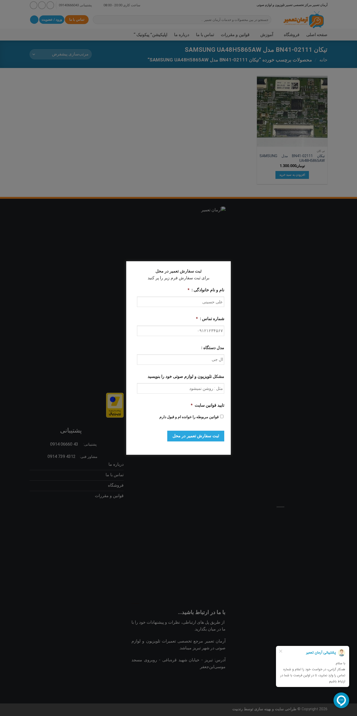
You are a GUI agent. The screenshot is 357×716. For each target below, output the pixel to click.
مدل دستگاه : (212, 347)
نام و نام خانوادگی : (206, 289)
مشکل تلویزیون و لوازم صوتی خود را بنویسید (186, 376)
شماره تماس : (210, 318)
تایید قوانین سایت (207, 405)
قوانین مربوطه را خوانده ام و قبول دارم (189, 417)
